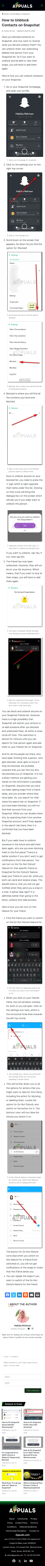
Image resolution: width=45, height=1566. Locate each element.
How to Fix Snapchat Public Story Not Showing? (32, 1424)
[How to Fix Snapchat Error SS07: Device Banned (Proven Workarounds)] (33, 1442)
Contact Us (34, 1531)
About (11, 1519)
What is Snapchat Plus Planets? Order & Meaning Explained (33, 1485)
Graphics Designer (18, 1329)
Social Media (15, 14)
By (3, 31)
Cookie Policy (21, 1523)
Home (6, 14)
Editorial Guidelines (28, 1527)
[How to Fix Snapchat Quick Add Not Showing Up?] (12, 1414)
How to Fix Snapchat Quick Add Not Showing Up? (10, 1424)
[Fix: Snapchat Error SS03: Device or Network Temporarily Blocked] (12, 1443)
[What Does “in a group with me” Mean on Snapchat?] (12, 1474)
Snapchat (26, 14)
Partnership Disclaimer (16, 1531)
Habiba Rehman (8, 31)
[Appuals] (22, 5)
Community (23, 1519)
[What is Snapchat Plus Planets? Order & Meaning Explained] (33, 1474)
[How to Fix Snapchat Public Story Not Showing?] (33, 1414)
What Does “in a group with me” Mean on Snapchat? (11, 1485)
